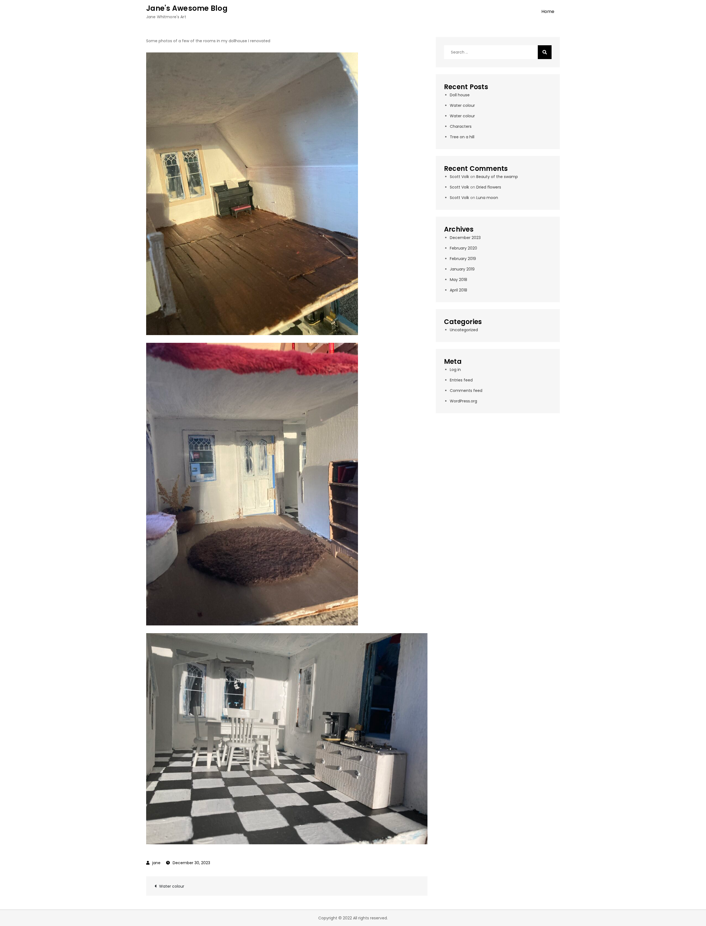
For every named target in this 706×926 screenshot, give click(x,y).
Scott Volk (459, 176)
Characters (461, 126)
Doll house (460, 95)
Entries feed (461, 380)
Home (547, 11)
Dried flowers (488, 187)
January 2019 (462, 269)
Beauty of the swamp (497, 176)
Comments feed (466, 390)
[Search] (545, 52)
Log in (455, 369)
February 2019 (463, 258)
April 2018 (458, 290)
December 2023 (465, 237)
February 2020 (463, 248)
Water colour (171, 886)
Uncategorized (464, 330)
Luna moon (487, 197)
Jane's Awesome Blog (187, 8)
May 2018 (458, 279)
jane (156, 863)
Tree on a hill (462, 137)
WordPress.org (463, 401)
